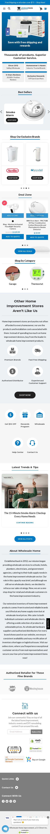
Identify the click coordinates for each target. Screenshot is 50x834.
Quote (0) (48, 623)
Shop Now (12, 120)
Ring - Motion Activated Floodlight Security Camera (13, 226)
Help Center (17, 452)
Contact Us (32, 452)
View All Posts (25, 539)
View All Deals (25, 251)
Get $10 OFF (10, 424)
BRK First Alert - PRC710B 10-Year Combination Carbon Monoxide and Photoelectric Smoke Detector (37, 225)
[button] (5, 828)
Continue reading (24, 523)
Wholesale (40, 424)
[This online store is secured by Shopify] (35, 741)
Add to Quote (13, 237)
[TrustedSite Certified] (35, 749)
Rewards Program (25, 425)
